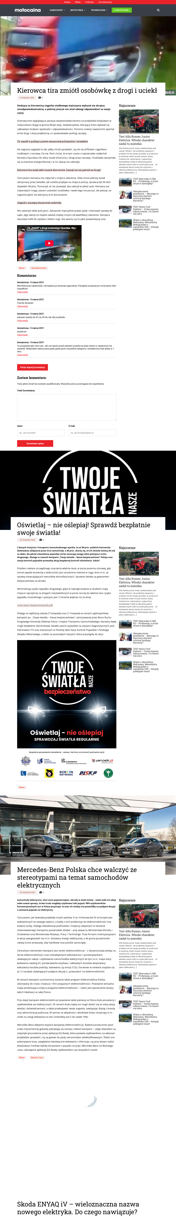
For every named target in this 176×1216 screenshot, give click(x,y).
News (21, 268)
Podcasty (89, 2)
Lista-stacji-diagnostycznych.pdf (35, 605)
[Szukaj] (158, 10)
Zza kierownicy (105, 2)
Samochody (56, 10)
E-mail (72, 426)
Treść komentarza (26, 390)
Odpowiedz (22, 292)
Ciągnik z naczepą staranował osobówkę (39, 202)
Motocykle (76, 10)
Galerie (67, 2)
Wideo (78, 2)
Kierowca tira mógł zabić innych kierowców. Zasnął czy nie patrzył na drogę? (59, 169)
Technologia (98, 10)
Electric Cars (37, 1057)
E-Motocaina (121, 10)
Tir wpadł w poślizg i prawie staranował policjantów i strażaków (52, 141)
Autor (20, 426)
